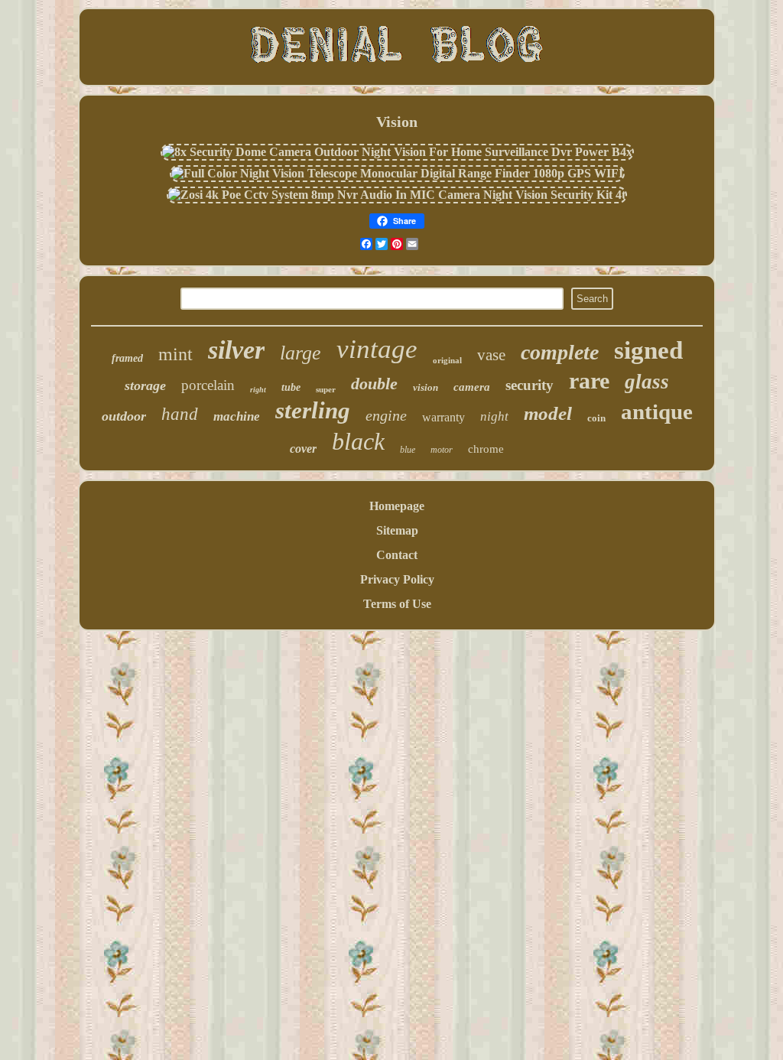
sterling (312, 410)
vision (425, 387)
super (326, 389)
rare (589, 380)
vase (491, 355)
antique (657, 411)
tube (291, 387)
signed (648, 350)
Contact (396, 554)
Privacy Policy (397, 579)
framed (127, 358)
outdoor (124, 416)
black (358, 441)
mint (175, 354)
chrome (486, 449)
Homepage (396, 505)
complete (560, 352)
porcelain (208, 385)
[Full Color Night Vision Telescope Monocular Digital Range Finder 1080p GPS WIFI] (397, 173)
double (374, 383)
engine (386, 415)
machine (236, 416)
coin (596, 418)
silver (236, 350)
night (494, 416)
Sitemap (397, 530)
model (548, 413)
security (529, 385)
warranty (443, 417)
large (300, 353)
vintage (376, 349)
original (447, 360)
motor (441, 449)
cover (303, 448)
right (258, 389)
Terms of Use (397, 603)
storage (145, 385)
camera (471, 387)
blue (407, 449)
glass (647, 381)
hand (179, 414)
